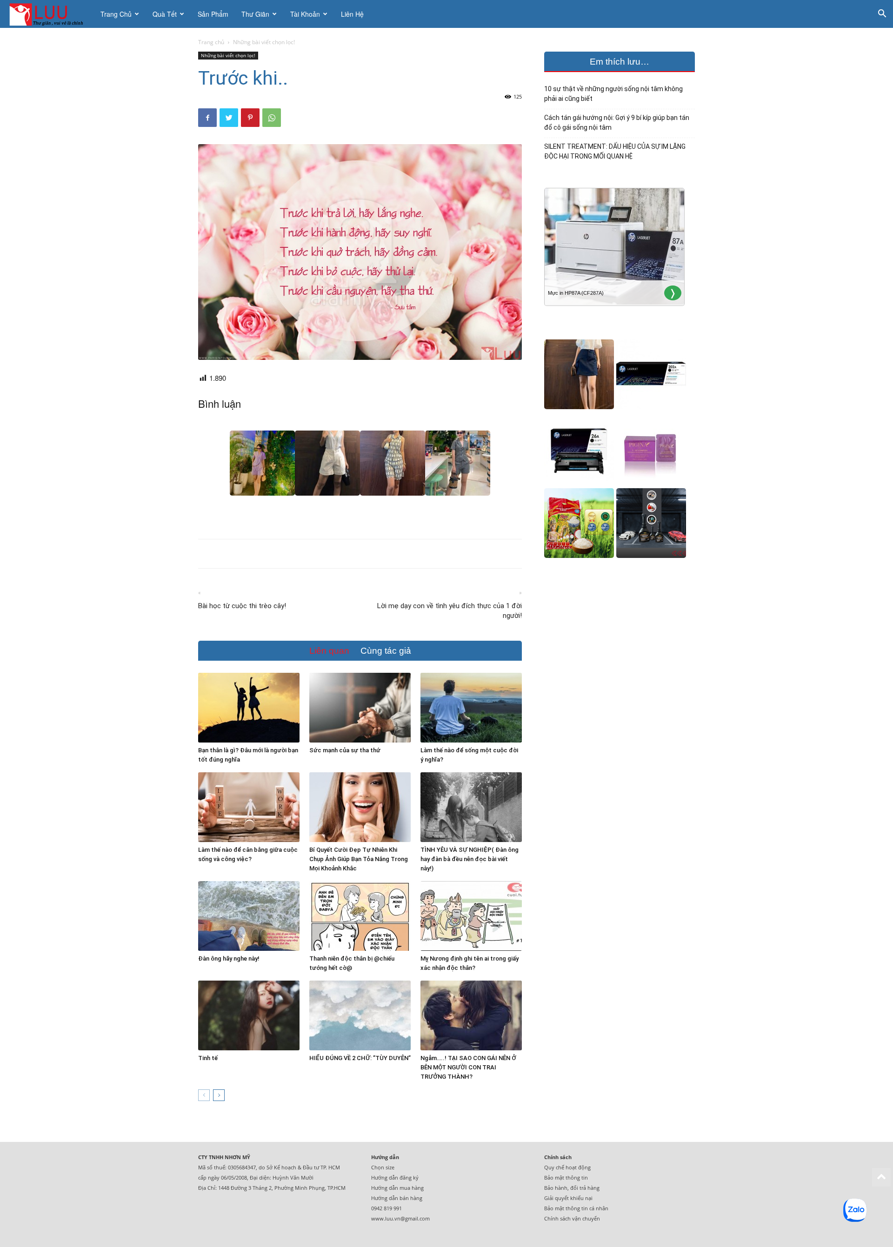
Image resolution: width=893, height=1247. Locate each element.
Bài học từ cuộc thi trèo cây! (242, 606)
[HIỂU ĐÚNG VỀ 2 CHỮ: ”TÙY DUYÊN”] (360, 1015)
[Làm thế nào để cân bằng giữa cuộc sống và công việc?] (249, 807)
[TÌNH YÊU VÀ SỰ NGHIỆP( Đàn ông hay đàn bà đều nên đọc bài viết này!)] (471, 807)
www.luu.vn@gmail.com (400, 1218)
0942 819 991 (386, 1208)
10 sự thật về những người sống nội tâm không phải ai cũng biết (613, 93)
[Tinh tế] (249, 1015)
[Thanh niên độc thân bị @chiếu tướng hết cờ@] (360, 916)
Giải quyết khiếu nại (568, 1197)
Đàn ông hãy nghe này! (229, 958)
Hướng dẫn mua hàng (397, 1187)
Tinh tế (208, 1058)
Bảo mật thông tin (566, 1177)
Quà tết (165, 14)
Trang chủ (116, 14)
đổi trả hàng (585, 1187)
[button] (882, 14)
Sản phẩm (213, 14)
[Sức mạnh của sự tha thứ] (360, 708)
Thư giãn (255, 14)
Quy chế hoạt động (567, 1167)
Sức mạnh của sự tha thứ (344, 750)
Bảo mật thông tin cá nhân (576, 1208)
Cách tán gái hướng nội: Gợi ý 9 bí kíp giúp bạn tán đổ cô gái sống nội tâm (616, 122)
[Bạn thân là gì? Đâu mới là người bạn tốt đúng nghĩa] (249, 708)
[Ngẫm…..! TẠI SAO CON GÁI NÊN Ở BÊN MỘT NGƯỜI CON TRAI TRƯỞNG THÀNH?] (471, 1015)
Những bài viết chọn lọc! (228, 55)
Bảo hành (555, 1187)
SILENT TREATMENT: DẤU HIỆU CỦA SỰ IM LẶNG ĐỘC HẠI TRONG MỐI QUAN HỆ (615, 151)
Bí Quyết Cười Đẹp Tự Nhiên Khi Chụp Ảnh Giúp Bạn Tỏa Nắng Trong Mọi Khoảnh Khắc (358, 859)
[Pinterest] (250, 117)
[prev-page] (204, 1095)
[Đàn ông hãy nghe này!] (249, 916)
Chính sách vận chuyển (572, 1218)
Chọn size (382, 1167)
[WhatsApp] (271, 117)
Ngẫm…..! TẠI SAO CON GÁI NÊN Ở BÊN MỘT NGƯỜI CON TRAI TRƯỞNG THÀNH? (468, 1067)
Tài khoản (305, 14)
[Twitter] (229, 117)
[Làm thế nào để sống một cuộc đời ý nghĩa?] (471, 708)
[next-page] (219, 1095)
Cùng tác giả (385, 650)
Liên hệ (352, 14)
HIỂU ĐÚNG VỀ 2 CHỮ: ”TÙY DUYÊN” (360, 1058)
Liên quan (329, 650)
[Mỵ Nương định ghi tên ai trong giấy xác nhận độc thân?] (471, 916)
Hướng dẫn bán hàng (396, 1197)
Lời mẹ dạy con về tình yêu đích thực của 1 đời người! (449, 611)
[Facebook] (207, 117)
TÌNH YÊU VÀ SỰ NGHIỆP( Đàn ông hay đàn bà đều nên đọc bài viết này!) (469, 859)
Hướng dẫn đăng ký (395, 1177)
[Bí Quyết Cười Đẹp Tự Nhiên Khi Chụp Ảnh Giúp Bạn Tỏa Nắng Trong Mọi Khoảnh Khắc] (360, 807)
